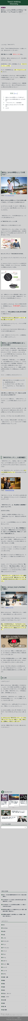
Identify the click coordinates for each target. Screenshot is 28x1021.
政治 (14, 990)
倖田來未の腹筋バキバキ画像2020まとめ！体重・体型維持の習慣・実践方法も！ (15, 910)
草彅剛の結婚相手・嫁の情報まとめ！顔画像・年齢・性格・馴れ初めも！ (14, 915)
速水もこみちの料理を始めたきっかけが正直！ (15, 100)
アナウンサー (14, 941)
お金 (14, 934)
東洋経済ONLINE (9, 490)
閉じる (16, 93)
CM (14, 924)
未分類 (14, 1000)
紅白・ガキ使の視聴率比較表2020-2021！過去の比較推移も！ (14, 895)
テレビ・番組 (14, 964)
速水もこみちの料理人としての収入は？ (15, 97)
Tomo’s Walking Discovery (14, 3)
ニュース (14, 970)
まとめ (7, 108)
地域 (14, 986)
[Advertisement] (14, 30)
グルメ (14, 954)
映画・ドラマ (14, 996)
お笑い (14, 931)
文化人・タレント (14, 993)
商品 (14, 983)
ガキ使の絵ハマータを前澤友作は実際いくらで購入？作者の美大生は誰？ (14, 905)
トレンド (14, 967)
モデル (14, 973)
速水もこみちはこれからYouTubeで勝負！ (14, 105)
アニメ (14, 944)
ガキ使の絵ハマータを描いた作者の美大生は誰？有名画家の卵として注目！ (14, 900)
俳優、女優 (3, 7)
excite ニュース (9, 607)
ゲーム (14, 957)
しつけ (14, 937)
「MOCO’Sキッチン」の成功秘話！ (14, 102)
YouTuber (14, 928)
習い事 (14, 1006)
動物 (14, 980)
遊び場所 (14, 1009)
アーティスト (14, 947)
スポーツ (14, 960)
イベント (14, 951)
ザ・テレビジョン (9, 195)
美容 (14, 1003)
